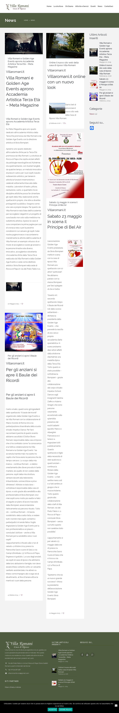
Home (26, 20)
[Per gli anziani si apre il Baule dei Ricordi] (24, 332)
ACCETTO (52, 709)
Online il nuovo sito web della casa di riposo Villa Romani (105, 69)
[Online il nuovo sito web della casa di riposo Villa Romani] (65, 45)
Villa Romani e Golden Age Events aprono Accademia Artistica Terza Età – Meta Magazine (105, 51)
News (91, 114)
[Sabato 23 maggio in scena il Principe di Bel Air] (65, 165)
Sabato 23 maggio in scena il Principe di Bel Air (106, 83)
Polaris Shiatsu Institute (13, 687)
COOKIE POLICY (65, 709)
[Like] (22, 303)
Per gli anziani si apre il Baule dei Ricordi (106, 96)
